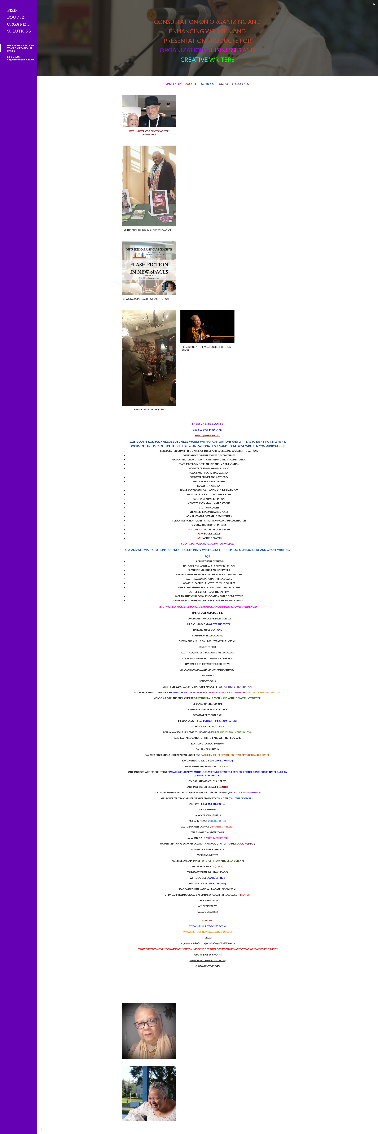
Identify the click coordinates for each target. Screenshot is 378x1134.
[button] (374, 4)
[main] (207, 38)
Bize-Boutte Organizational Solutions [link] (20, 58)
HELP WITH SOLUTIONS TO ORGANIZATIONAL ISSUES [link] (20, 48)
